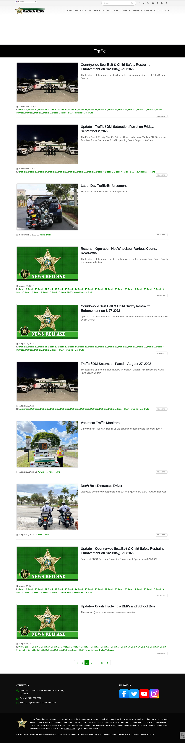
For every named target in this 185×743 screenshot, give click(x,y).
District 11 (42, 109)
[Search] (132, 3)
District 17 (102, 109)
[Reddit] (166, 3)
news (42, 235)
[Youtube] (153, 3)
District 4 (160, 109)
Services (126, 10)
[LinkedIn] (162, 3)
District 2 (132, 109)
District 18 (112, 109)
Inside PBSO (79, 10)
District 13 (62, 109)
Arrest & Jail (113, 10)
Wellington (109, 650)
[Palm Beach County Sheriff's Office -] (30, 10)
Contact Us (162, 10)
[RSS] (148, 3)
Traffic (90, 113)
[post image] (47, 82)
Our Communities (96, 10)
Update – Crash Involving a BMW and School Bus (118, 606)
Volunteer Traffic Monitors (100, 423)
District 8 (47, 113)
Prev (77, 662)
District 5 (20, 113)
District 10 (32, 109)
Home (69, 10)
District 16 (92, 109)
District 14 (72, 109)
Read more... (161, 116)
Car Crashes (25, 647)
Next (108, 662)
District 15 (82, 109)
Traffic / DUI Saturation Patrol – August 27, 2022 (116, 364)
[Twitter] (143, 3)
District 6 (29, 113)
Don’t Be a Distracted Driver (101, 486)
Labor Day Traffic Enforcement (104, 186)
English (21, 2)
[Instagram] (157, 3)
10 (102, 662)
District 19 (122, 109)
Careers (136, 10)
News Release (80, 113)
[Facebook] (139, 3)
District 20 (141, 109)
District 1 (23, 109)
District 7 (38, 113)
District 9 (56, 113)
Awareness (24, 409)
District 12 (52, 109)
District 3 (151, 109)
